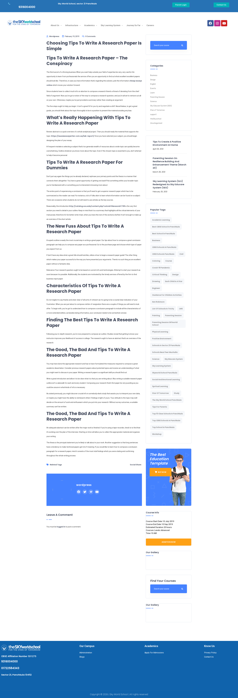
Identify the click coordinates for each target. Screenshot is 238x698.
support (153, 114)
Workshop (157, 434)
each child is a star (173, 281)
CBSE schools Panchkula (163, 254)
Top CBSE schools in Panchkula (166, 420)
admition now (169, 542)
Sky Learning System (110, 25)
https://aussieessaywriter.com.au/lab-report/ (72, 136)
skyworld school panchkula (164, 372)
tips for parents (159, 407)
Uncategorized (156, 123)
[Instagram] (217, 23)
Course (168, 261)
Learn (152, 93)
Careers (150, 25)
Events (153, 88)
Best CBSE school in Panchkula (166, 227)
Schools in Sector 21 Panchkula (166, 345)
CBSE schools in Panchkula (164, 247)
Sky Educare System (174, 359)
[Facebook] (210, 23)
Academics (89, 25)
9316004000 (27, 7)
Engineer (156, 288)
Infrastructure (71, 25)
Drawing (156, 281)
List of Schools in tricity (163, 308)
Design (153, 80)
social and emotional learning (166, 379)
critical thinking (159, 274)
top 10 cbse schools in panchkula (167, 413)
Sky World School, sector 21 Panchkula (77, 3)
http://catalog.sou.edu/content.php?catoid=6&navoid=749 (97, 206)
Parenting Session (157, 97)
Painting (156, 315)
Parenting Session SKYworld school (165, 323)
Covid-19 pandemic (161, 267)
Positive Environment (161, 338)
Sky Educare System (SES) (161, 106)
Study (176, 393)
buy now (162, 472)
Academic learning (161, 220)
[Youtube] (224, 23)
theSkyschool (155, 119)
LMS (181, 308)
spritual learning (160, 386)
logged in (61, 526)
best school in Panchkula (163, 233)
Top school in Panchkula (163, 427)
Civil (181, 254)
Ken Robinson (158, 302)
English (153, 84)
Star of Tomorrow (157, 110)
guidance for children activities (167, 295)
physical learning (160, 332)
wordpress (54, 36)
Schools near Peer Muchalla (165, 352)
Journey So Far (133, 25)
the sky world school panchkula (166, 400)
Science (153, 101)
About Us (55, 25)
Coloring (156, 261)
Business (153, 75)
